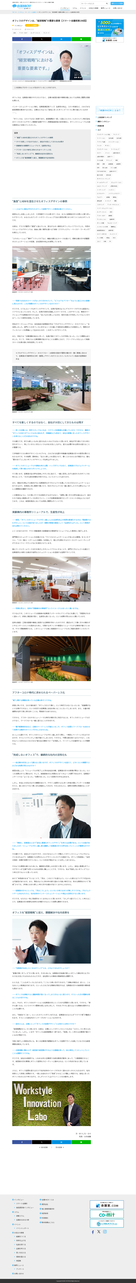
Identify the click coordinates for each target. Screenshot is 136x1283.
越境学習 (111, 230)
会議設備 (110, 164)
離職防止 (113, 226)
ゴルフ (99, 241)
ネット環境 (100, 238)
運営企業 (99, 201)
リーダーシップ (101, 190)
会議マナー (110, 156)
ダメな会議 (100, 160)
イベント (83, 8)
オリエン (107, 145)
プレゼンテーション (102, 149)
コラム (74, 8)
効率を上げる (21, 1240)
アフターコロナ (23, 33)
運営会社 (45, 1204)
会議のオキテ (112, 171)
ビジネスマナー (101, 193)
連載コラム (20, 1216)
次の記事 (59, 1147)
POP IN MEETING (101, 171)
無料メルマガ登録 (117, 3)
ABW (14, 33)
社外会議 (118, 138)
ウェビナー (100, 197)
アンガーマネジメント (113, 204)
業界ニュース (105, 8)
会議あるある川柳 (22, 1220)
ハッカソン (111, 190)
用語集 (18, 1260)
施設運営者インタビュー (25, 1207)
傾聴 (115, 201)
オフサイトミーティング (103, 178)
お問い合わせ (117, 8)
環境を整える (21, 1256)
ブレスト (99, 145)
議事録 (110, 215)
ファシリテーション (113, 142)
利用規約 (45, 1218)
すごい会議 (113, 167)
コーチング (108, 201)
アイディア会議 (101, 142)
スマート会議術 (32, 12)
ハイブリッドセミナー (114, 193)
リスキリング (100, 204)
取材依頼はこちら (48, 1222)
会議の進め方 (116, 153)
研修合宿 (108, 175)
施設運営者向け (101, 230)
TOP (13, 12)
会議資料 (118, 164)
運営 (104, 164)
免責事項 (45, 1213)
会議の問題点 (100, 156)
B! (61, 39)
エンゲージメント (35, 33)
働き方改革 (100, 175)
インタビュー (65, 8)
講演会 (114, 197)
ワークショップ (115, 149)
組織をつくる (21, 1236)
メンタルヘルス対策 (102, 226)
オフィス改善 (100, 223)
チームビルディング (102, 182)
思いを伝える (21, 1252)
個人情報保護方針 (48, 1209)
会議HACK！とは (48, 1199)
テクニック (109, 160)
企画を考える (21, 1248)
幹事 (105, 241)
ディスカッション (101, 219)
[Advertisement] (51, 178)
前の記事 (44, 1147)
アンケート (20, 1269)
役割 (116, 160)
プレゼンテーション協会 (103, 134)
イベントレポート (22, 1228)
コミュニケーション (116, 182)
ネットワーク (113, 234)
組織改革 (112, 219)
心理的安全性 (113, 186)
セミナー (99, 153)
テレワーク (46, 33)
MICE (114, 238)
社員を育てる (21, 1244)
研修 (98, 167)
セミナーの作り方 (102, 234)
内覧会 (108, 238)
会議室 (108, 197)
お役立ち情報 (93, 8)
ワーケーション (101, 138)
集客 (98, 164)
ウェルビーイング (112, 223)
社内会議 (111, 138)
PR (110, 241)
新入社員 (105, 167)
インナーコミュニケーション (105, 208)
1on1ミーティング (102, 186)
